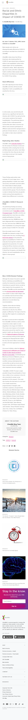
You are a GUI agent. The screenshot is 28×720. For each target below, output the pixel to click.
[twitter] (9, 446)
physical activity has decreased (14, 291)
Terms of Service (6, 690)
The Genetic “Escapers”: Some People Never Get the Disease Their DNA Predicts (13, 516)
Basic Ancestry (6, 648)
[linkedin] (12, 446)
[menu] (3, 2)
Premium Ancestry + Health (9, 651)
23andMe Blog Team (9, 21)
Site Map (4, 698)
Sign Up (14, 606)
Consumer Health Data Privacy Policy (11, 696)
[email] (14, 446)
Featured (13, 440)
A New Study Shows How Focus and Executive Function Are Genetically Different (13, 584)
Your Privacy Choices (7, 694)
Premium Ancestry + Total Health (10, 654)
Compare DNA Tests (7, 656)
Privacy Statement (6, 692)
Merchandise (5, 662)
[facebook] (7, 446)
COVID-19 (8, 440)
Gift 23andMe (5, 659)
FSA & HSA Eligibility (7, 667)
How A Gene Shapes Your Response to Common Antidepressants (11, 482)
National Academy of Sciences (15, 334)
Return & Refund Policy (8, 665)
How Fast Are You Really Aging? (10, 550)
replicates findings (16, 143)
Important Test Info (7, 688)
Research (11, 436)
